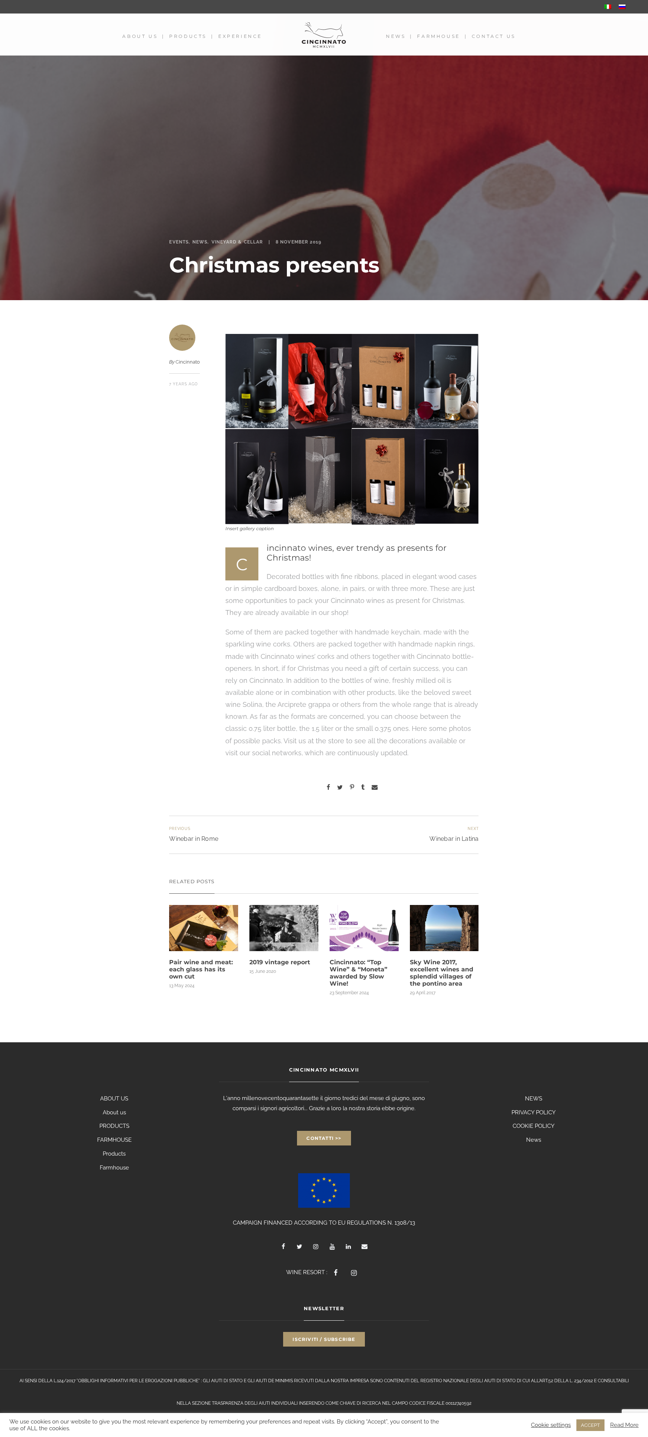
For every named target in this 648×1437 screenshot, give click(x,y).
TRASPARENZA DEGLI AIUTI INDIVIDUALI (255, 1403)
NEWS (533, 1098)
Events (178, 242)
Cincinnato (188, 362)
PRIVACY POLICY (534, 1112)
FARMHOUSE (114, 1139)
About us (140, 36)
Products (188, 36)
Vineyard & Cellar (237, 242)
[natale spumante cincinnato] (257, 476)
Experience (240, 36)
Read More (624, 1425)
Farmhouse (438, 36)
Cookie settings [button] (551, 1425)
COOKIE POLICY (534, 1126)
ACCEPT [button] (590, 1425)
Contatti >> (323, 1138)
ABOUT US (114, 1098)
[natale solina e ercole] (446, 381)
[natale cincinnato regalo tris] (383, 381)
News (395, 36)
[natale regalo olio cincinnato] (257, 381)
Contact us (494, 36)
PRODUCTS (114, 1126)
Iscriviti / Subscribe (323, 1339)
